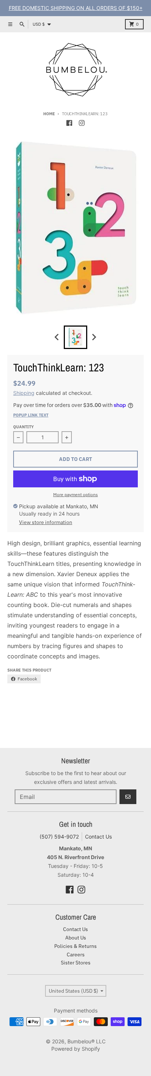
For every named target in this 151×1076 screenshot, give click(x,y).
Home (49, 113)
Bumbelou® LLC (86, 1041)
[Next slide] (94, 337)
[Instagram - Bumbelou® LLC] (81, 123)
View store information (45, 522)
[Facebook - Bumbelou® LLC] (69, 123)
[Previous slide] (57, 337)
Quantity (23, 426)
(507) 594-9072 (59, 836)
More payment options (75, 494)
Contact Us (98, 836)
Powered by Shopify (75, 1049)
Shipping (23, 393)
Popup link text (30, 415)
